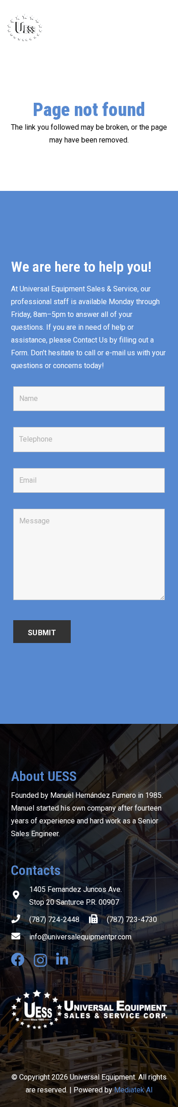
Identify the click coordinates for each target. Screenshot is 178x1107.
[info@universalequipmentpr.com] (20, 937)
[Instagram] (40, 960)
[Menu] (165, 27)
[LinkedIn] (62, 959)
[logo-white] (89, 1009)
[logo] (61, 27)
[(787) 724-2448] (20, 919)
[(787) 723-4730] (98, 919)
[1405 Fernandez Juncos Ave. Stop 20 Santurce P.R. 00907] (20, 896)
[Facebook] (18, 959)
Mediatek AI (133, 1090)
